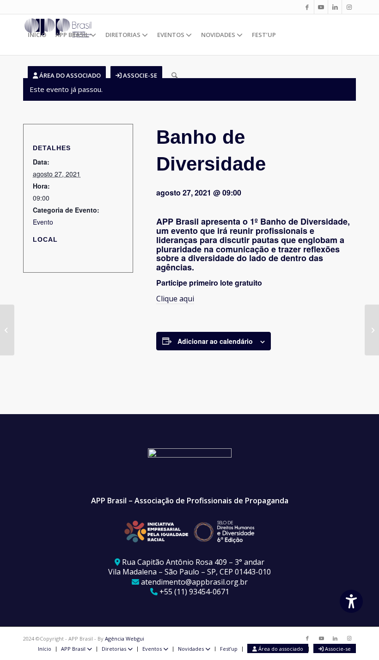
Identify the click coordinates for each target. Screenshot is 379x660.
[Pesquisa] (174, 75)
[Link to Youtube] (321, 7)
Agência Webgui (124, 638)
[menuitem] (37, 34)
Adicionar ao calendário (215, 341)
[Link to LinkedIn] (335, 7)
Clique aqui (175, 298)
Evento (43, 221)
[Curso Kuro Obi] (372, 330)
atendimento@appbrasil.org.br (194, 582)
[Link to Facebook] (307, 7)
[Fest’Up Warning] (7, 330)
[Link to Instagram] (349, 7)
